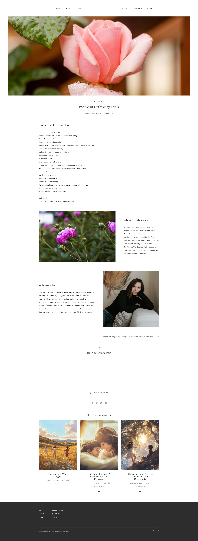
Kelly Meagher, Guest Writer (99, 114)
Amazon (143, 253)
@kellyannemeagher (84, 312)
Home (58, 8)
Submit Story (123, 8)
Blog (79, 8)
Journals (138, 8)
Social (150, 8)
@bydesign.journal (99, 393)
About (68, 8)
